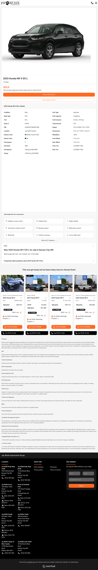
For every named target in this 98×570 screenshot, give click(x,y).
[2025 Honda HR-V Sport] (61, 283)
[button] (92, 3)
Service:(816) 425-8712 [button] (7, 502)
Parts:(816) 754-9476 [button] (8, 536)
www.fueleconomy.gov (53, 356)
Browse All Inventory (49, 94)
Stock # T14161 (55, 295)
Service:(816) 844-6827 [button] (7, 531)
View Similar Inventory (49, 100)
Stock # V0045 (31, 295)
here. (52, 414)
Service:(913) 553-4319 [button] (23, 504)
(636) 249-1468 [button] (9, 553)
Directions (53, 467)
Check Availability (12, 327)
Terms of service (55, 470)
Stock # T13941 (80, 295)
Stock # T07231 (7, 295)
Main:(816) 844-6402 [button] (8, 527)
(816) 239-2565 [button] (25, 553)
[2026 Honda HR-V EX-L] (85, 283)
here (31, 414)
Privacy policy (38, 470)
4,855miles (91, 300)
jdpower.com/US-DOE (89, 448)
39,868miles (18, 300)
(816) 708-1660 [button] (9, 478)
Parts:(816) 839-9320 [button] (8, 506)
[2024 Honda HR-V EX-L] (12, 283)
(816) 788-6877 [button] (25, 525)
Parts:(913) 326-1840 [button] (24, 509)
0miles (44, 300)
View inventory (38, 467)
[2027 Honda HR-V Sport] (37, 283)
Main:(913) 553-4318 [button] (24, 499)
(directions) (43, 348)
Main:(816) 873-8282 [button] (8, 497)
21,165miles (67, 300)
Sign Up (81, 485)
